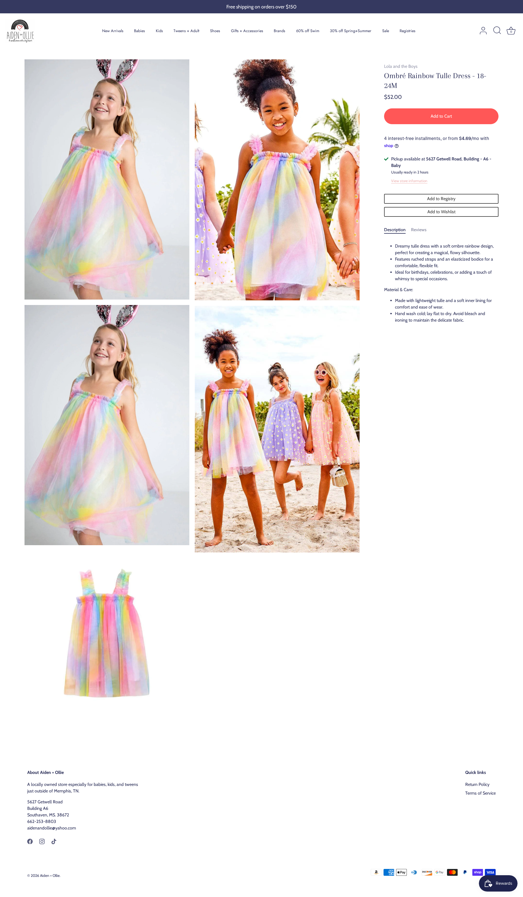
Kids (159, 30)
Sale (385, 30)
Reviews (419, 229)
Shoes (215, 30)
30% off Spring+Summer (350, 30)
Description (395, 229)
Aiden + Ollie (50, 875)
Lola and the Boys (401, 66)
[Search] (497, 31)
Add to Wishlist (441, 211)
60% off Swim (307, 30)
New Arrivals (112, 30)
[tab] (397, 230)
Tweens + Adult (186, 30)
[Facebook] (30, 841)
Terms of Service (480, 793)
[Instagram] (42, 841)
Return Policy (477, 784)
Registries (407, 30)
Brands (279, 30)
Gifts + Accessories (247, 30)
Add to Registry (441, 198)
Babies (139, 30)
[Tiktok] (54, 841)
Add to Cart (441, 116)
